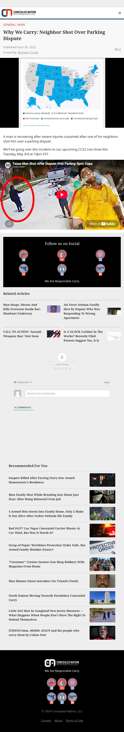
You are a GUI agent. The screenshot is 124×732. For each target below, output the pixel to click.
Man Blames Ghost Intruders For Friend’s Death (43, 581)
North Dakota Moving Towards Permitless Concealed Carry (47, 598)
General (9, 25)
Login (106, 382)
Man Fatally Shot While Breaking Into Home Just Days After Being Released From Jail (44, 497)
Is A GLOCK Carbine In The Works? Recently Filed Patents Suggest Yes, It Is (83, 336)
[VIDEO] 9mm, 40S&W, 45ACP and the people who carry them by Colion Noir (44, 633)
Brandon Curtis (28, 52)
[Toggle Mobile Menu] (119, 13)
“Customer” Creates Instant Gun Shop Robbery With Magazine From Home (46, 564)
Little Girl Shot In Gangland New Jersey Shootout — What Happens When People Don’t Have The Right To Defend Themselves (47, 615)
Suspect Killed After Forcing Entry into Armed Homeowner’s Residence (42, 480)
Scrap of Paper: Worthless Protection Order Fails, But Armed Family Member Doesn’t (47, 547)
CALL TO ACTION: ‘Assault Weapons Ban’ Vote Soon (22, 334)
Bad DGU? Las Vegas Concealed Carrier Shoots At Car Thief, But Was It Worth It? (44, 530)
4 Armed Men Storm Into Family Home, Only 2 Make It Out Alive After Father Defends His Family (46, 514)
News (21, 25)
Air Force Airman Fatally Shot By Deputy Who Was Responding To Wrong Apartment (82, 311)
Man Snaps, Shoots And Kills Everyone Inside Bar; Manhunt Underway (22, 309)
